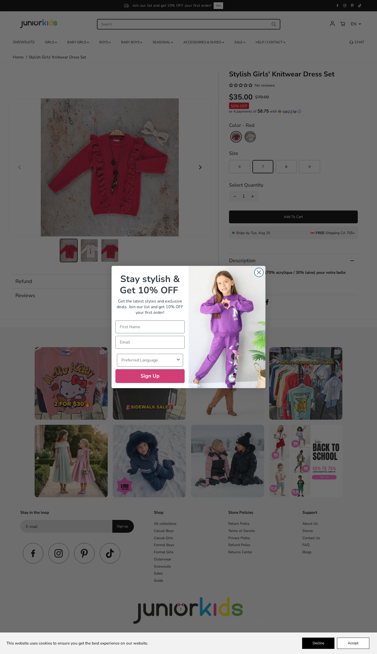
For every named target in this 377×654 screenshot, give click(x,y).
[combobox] (148, 360)
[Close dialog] (258, 272)
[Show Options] (178, 360)
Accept (353, 643)
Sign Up (150, 376)
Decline (318, 643)
